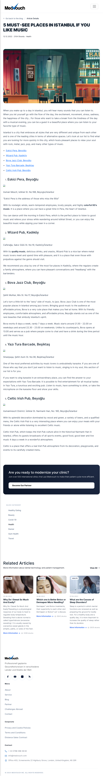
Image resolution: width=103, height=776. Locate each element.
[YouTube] (15, 677)
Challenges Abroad (14, 709)
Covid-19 (12, 520)
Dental (11, 529)
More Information (10, 633)
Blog (7, 699)
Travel (11, 538)
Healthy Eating (14, 510)
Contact (8, 714)
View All (93, 568)
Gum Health (13, 534)
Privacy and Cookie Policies (18, 728)
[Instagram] (22, 677)
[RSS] (29, 677)
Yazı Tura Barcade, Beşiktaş (20, 165)
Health (11, 524)
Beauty (11, 515)
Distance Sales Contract (16, 737)
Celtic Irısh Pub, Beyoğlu (18, 170)
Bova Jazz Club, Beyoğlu (18, 160)
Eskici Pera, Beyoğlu (16, 150)
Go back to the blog (14, 18)
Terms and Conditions (15, 732)
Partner (8, 704)
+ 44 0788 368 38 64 (17, 751)
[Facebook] (8, 677)
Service (8, 695)
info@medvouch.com (17, 756)
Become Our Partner (22, 485)
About (7, 690)
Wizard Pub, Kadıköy (16, 155)
